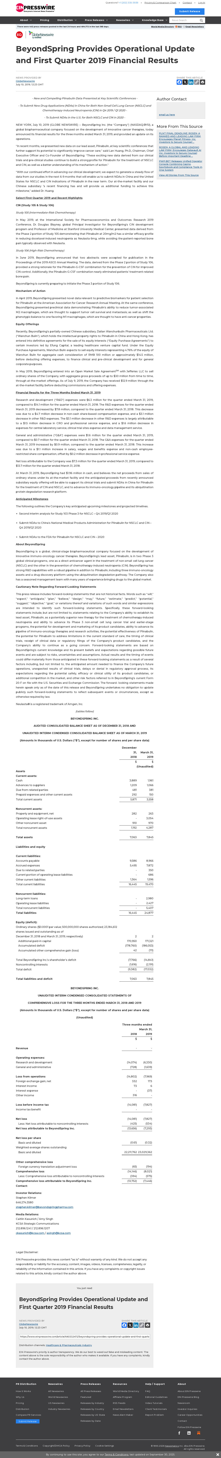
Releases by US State (93, 1415)
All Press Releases (91, 1391)
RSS (180, 26)
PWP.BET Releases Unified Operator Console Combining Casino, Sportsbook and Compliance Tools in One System (180, 165)
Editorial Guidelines (156, 1397)
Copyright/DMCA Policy (56, 1445)
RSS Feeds (119, 1403)
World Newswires (58, 1397)
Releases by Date (91, 1421)
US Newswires (56, 1403)
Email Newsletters (195, 26)
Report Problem (154, 1415)
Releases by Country (92, 1409)
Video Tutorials (153, 1403)
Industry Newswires (59, 1409)
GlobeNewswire (25, 81)
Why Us (20, 1397)
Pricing (160, 2)
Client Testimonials (156, 1409)
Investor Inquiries (187, 1409)
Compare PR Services (28, 1415)
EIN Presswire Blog (188, 1397)
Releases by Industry (92, 1403)
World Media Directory (162, 26)
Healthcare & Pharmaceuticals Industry (69, 1345)
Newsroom (184, 1403)
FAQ (147, 1391)
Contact (187, 2)
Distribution (22, 1409)
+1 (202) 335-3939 (128, 2)
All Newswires (56, 1391)
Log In (201, 2)
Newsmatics (172, 1446)
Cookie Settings (104, 1445)
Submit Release (189, 11)
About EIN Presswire (189, 1391)
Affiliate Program (122, 1397)
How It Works (23, 1391)
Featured (86, 1397)
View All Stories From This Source (179, 175)
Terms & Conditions (27, 1445)
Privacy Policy (82, 1445)
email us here (167, 114)
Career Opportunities (190, 1415)
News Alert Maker (123, 1415)
